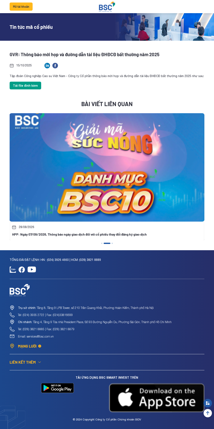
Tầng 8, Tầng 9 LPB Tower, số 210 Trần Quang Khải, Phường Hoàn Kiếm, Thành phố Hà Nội (86, 308)
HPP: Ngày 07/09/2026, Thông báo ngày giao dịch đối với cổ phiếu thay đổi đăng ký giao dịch (79, 234)
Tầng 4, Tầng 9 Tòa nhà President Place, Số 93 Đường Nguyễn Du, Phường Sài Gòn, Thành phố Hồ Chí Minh (95, 322)
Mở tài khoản (21, 6)
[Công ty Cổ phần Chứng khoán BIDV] (107, 7)
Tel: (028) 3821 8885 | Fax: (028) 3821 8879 (46, 329)
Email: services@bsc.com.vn (36, 336)
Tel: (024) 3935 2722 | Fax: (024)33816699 (45, 315)
